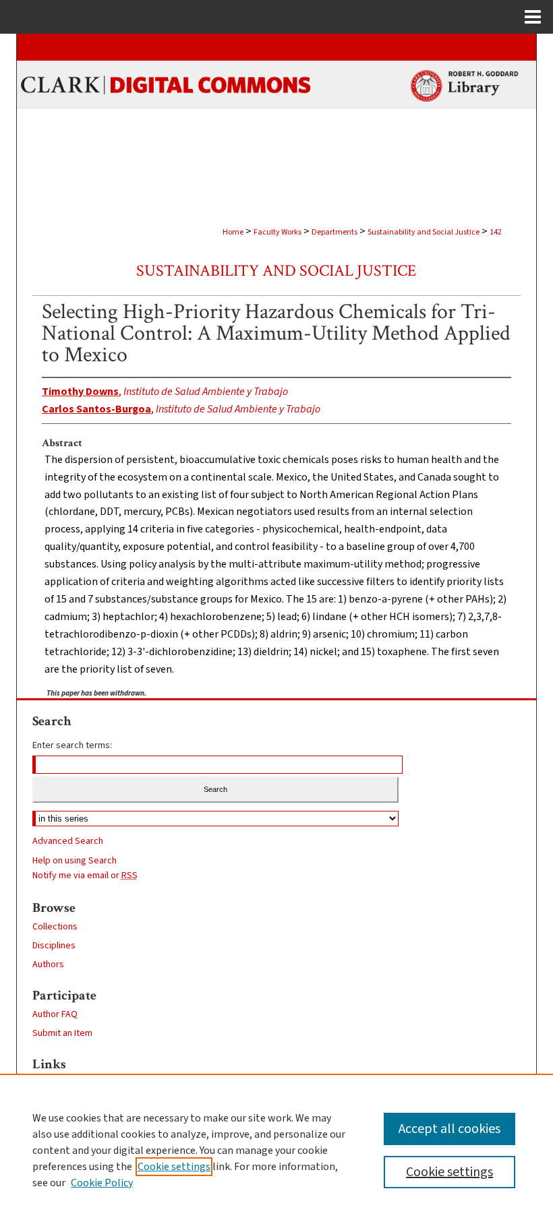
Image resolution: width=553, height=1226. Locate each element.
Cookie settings (174, 1166)
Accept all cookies (449, 1129)
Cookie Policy (102, 1182)
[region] (276, 1150)
